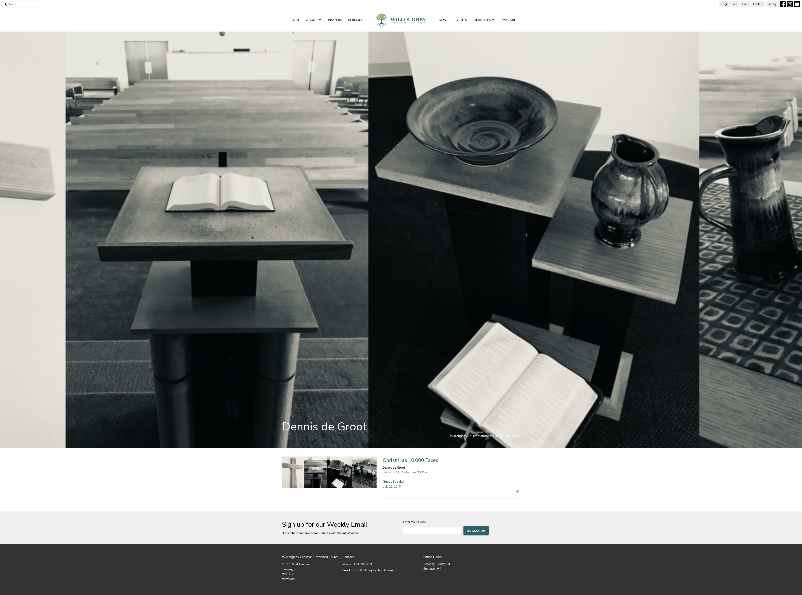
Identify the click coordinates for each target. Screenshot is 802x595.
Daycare (508, 20)
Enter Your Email (414, 522)
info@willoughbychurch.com (373, 570)
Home (295, 20)
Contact (758, 4)
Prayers (335, 20)
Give (745, 4)
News (443, 20)
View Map (288, 579)
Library (772, 4)
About (311, 20)
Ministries (482, 20)
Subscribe (476, 530)
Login (724, 4)
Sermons (355, 20)
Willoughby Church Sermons (470, 436)
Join (734, 4)
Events (461, 20)
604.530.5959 (363, 564)
